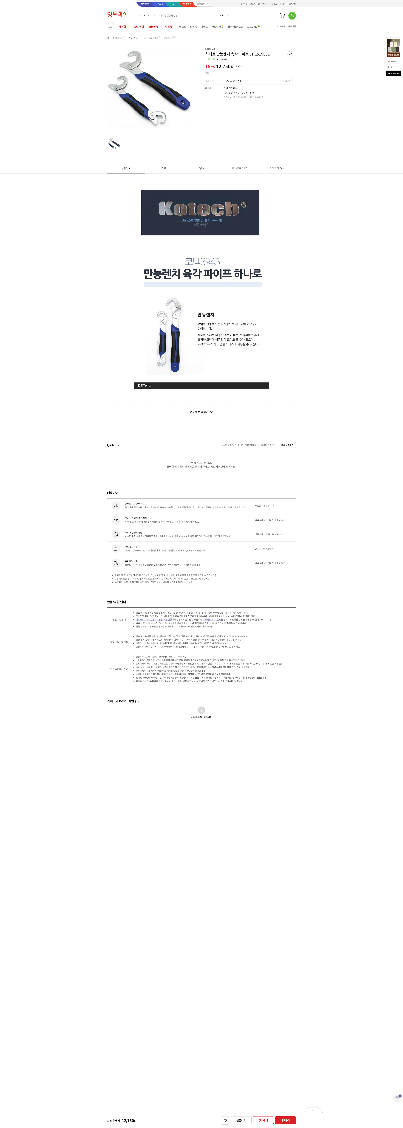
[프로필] (292, 15)
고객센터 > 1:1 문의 (212, 619)
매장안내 (283, 4)
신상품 (193, 26)
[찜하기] (225, 1120)
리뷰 (163, 168)
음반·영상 (139, 26)
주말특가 (169, 26)
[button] (290, 54)
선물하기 (241, 1120)
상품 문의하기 (287, 445)
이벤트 (204, 26)
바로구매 (285, 1120)
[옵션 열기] (312, 1110)
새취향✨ (124, 26)
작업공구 (168, 37)
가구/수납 (132, 37)
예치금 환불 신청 (393, 73)
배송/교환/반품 (239, 168)
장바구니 (263, 1120)
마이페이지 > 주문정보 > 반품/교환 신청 (154, 619)
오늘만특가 (154, 26)
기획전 (389, 66)
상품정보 (126, 168)
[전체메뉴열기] (110, 26)
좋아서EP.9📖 (235, 26)
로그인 (252, 4)
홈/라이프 (117, 37)
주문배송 (273, 4)
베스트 (182, 26)
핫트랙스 (147, 15)
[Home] (108, 38)
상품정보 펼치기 (199, 412)
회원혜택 (261, 4)
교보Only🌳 (253, 26)
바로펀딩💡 (218, 26)
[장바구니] (282, 15)
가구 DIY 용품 (150, 37)
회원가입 (244, 4)
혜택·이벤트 (391, 61)
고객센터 (292, 4)
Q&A (201, 168)
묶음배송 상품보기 (256, 96)
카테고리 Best (277, 168)
